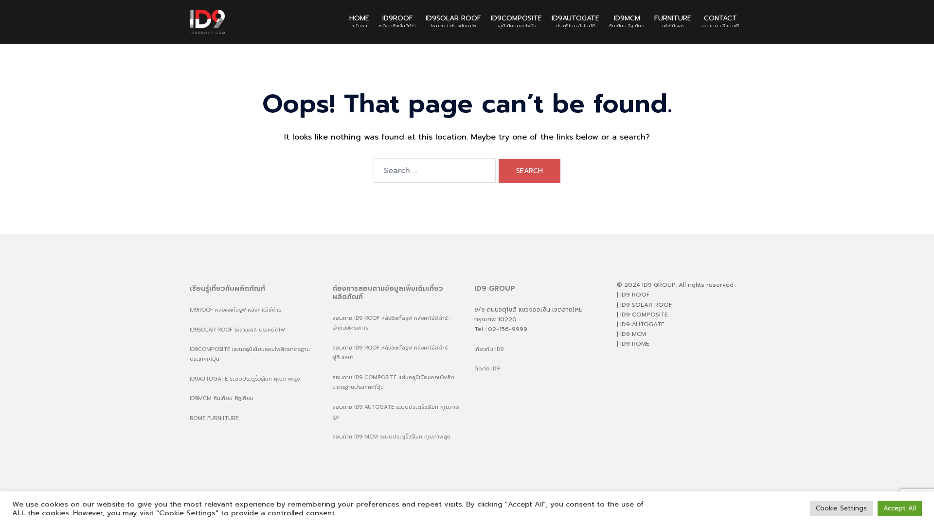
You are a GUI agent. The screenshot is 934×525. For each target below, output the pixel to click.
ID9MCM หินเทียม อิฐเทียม (221, 398)
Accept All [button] (899, 508)
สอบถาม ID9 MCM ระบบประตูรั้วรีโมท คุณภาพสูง (391, 437)
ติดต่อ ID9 (487, 369)
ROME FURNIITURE (214, 418)
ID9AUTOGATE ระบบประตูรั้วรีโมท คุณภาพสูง (245, 379)
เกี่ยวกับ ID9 (488, 349)
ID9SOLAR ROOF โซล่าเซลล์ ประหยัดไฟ (237, 330)
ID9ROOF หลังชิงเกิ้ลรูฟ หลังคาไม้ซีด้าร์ (235, 310)
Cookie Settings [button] (841, 508)
